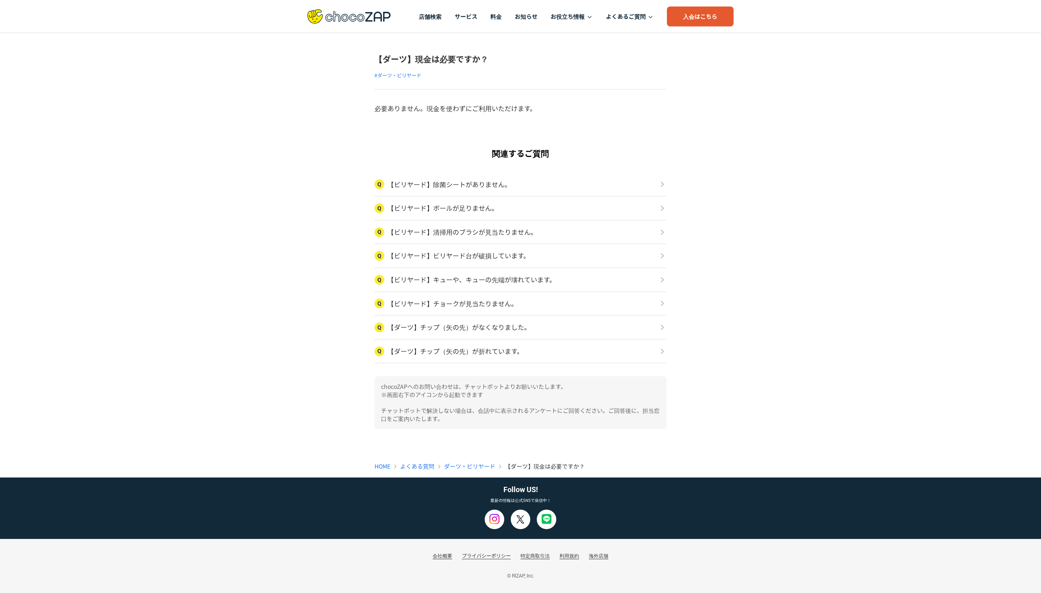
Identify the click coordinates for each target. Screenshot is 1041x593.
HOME (382, 466)
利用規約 (569, 555)
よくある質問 (417, 466)
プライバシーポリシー (486, 555)
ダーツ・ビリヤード (469, 466)
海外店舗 (598, 555)
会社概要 (442, 555)
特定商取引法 (535, 555)
